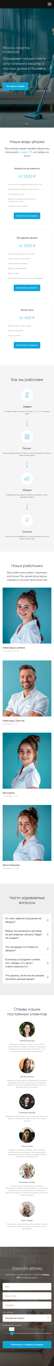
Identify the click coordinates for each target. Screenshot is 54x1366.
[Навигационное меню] (49, 4)
